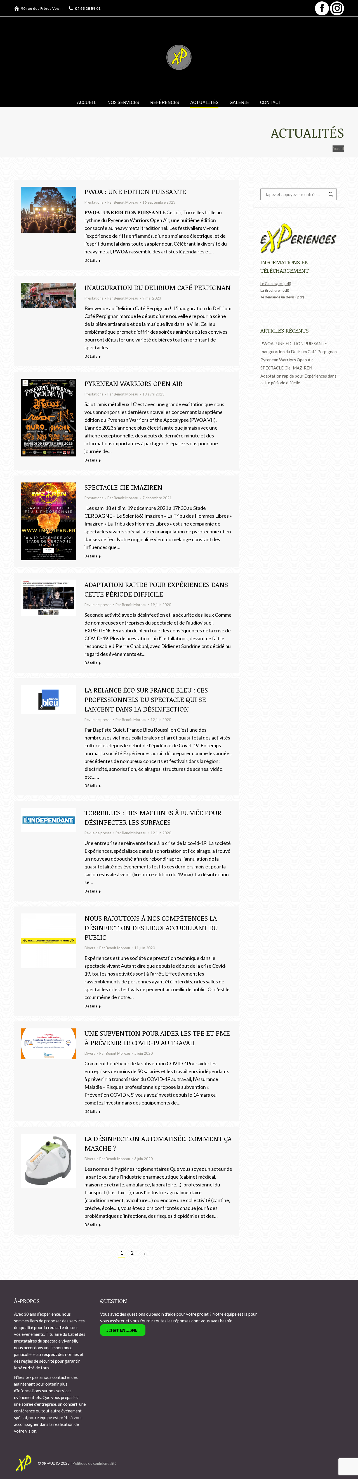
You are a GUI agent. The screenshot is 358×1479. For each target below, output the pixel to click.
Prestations (93, 202)
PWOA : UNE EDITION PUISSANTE (135, 191)
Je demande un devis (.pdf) (282, 297)
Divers (89, 948)
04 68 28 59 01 (88, 8)
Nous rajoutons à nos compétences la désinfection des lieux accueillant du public (151, 927)
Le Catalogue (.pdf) (275, 283)
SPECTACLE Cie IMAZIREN (123, 487)
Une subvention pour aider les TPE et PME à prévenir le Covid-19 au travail (157, 1037)
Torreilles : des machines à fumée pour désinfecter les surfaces (152, 817)
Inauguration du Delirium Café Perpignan (157, 287)
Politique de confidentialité (94, 1463)
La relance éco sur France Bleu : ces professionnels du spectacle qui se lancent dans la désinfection (146, 699)
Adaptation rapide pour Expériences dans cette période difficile (156, 589)
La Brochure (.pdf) (274, 290)
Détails (90, 260)
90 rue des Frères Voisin (41, 8)
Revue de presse (97, 604)
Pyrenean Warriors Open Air (133, 383)
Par (122, 202)
